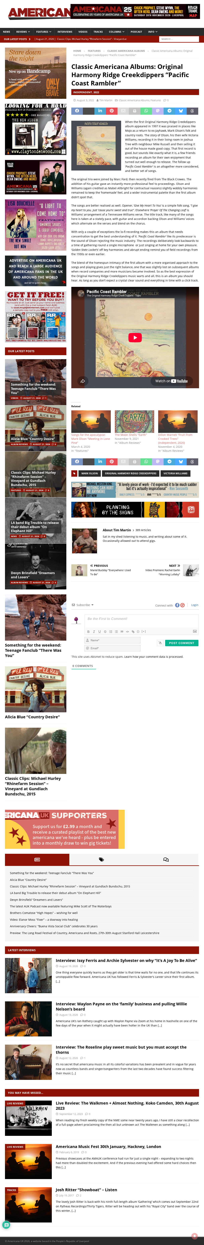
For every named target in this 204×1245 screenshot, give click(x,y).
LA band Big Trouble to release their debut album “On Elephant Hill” (35, 527)
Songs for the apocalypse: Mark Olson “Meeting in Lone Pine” (90, 439)
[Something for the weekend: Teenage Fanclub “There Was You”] (35, 617)
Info (151, 31)
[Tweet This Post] (88, 111)
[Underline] (99, 631)
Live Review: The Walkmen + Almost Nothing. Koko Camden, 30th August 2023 (127, 1105)
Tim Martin (105, 100)
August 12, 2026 (68, 1058)
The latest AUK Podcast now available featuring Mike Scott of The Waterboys (61, 906)
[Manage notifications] (194, 1236)
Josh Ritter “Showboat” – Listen (86, 1189)
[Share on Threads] (192, 111)
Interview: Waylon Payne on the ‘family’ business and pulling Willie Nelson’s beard (121, 1006)
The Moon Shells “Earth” (131, 435)
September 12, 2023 (71, 1114)
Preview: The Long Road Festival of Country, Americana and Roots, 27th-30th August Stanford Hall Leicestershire (84, 933)
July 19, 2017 (66, 1195)
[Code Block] (127, 631)
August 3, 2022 (85, 100)
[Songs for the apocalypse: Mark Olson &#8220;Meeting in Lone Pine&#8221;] (91, 421)
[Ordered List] (111, 631)
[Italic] (94, 631)
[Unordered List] (116, 631)
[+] (144, 631)
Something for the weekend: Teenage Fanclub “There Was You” (33, 388)
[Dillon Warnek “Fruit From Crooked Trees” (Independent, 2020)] (178, 421)
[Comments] (166, 859)
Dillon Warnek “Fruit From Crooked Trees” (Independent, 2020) (175, 439)
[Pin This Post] (112, 111)
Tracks (98, 31)
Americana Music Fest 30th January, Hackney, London (108, 1146)
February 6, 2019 (69, 1152)
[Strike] (105, 631)
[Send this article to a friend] (123, 111)
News (6, 31)
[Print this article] (134, 111)
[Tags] (101, 859)
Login (194, 605)
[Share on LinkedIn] (100, 111)
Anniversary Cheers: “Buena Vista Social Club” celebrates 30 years (54, 926)
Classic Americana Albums (134, 100)
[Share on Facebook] (77, 111)
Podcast (136, 31)
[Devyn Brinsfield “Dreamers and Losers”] (35, 566)
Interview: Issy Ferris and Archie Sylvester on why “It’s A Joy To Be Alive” (126, 960)
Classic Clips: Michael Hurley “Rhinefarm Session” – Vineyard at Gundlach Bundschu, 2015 (33, 478)
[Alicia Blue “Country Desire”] (35, 428)
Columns (115, 31)
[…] (58, 981)
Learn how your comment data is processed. (153, 657)
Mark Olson (89, 473)
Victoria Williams (175, 473)
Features (42, 31)
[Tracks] (28, 1204)
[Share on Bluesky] (181, 111)
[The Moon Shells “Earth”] (134, 421)
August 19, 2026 (68, 966)
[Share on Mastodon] (158, 111)
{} (138, 631)
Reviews (21, 31)
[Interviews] (28, 975)
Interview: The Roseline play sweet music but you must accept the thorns (121, 1049)
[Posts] (37, 859)
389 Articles (143, 530)
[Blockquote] (122, 631)
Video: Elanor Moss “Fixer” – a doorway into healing (44, 919)
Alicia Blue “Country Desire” (33, 439)
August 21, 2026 (32, 398)
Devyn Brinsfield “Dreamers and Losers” (33, 575)
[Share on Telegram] (169, 111)
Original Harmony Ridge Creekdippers (130, 473)
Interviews (65, 31)
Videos (82, 31)
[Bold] (88, 631)
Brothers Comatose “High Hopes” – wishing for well (44, 913)
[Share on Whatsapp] (146, 111)
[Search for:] (179, 39)
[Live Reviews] (28, 1118)
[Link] (133, 631)
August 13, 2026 (68, 1015)
